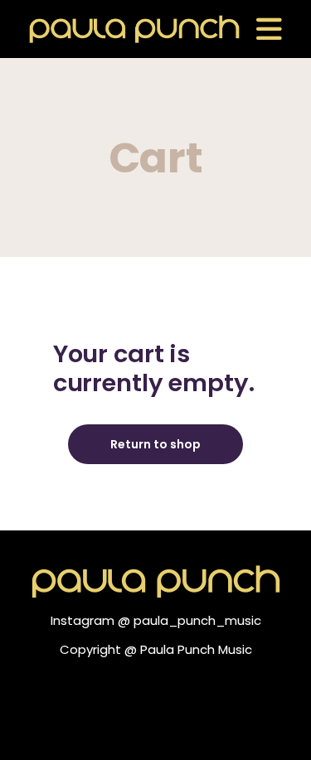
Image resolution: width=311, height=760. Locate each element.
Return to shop (155, 444)
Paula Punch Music (196, 649)
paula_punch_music (197, 620)
